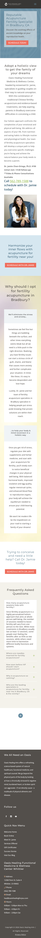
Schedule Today (17, 42)
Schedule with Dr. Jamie (20, 265)
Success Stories (10, 851)
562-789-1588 (19, 181)
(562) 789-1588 (10, 891)
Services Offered (10, 843)
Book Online (9, 836)
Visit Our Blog (9, 855)
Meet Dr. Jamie (10, 839)
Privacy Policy (20, 935)
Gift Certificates (10, 847)
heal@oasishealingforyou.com (16, 898)
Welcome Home (10, 832)
